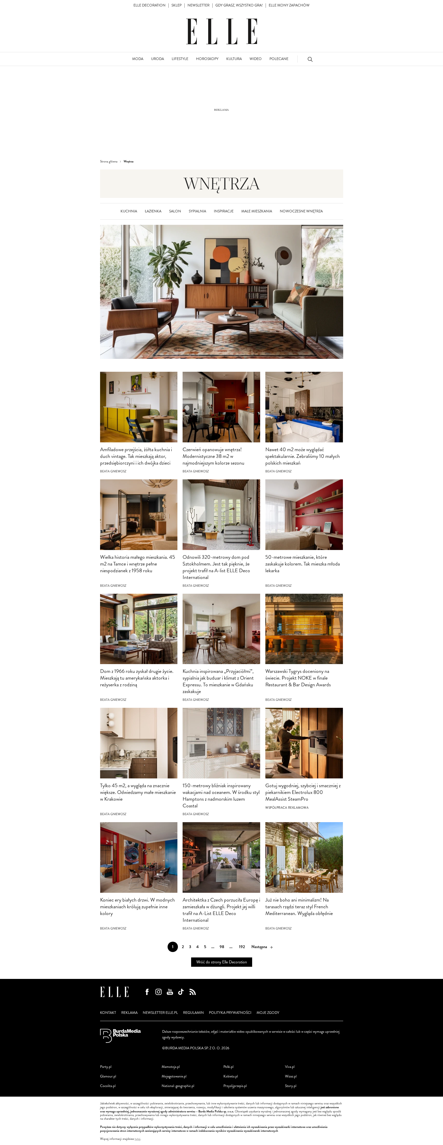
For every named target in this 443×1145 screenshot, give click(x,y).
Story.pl (290, 1085)
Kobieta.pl (230, 1076)
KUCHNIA (129, 211)
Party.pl (105, 1066)
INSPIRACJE (224, 211)
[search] (310, 59)
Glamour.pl (108, 1076)
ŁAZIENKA (153, 211)
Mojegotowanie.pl (174, 1076)
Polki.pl (228, 1066)
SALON (175, 211)
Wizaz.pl (291, 1076)
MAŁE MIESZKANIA (256, 211)
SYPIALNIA (197, 211)
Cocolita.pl (108, 1085)
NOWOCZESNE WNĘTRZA (301, 211)
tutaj (137, 1139)
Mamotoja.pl (171, 1066)
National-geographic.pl (178, 1085)
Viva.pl (290, 1066)
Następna (259, 947)
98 (222, 947)
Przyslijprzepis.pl (235, 1085)
